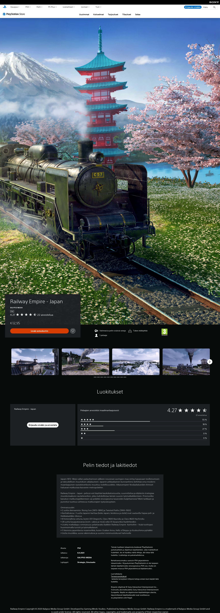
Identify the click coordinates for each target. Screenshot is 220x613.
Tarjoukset (113, 14)
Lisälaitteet (68, 7)
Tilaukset (126, 14)
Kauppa (14, 7)
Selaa (137, 14)
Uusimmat (84, 14)
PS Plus (51, 7)
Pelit (38, 7)
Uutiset (84, 7)
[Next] (209, 361)
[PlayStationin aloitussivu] (5, 7)
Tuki (98, 7)
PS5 (27, 7)
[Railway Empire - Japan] (35, 362)
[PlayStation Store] (14, 14)
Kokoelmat (98, 14)
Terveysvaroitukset (119, 576)
